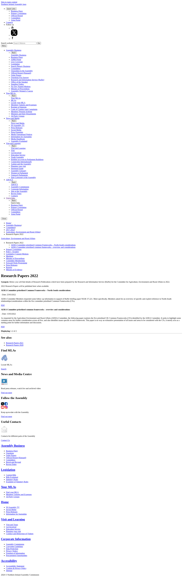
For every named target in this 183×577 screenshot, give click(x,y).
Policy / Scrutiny (12, 252)
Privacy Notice (12, 551)
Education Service (18, 155)
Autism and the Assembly (21, 164)
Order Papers (16, 75)
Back (14, 53)
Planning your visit (18, 166)
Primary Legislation (18, 13)
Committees (15, 18)
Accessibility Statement (15, 566)
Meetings (9, 256)
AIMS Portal (16, 60)
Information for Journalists (21, 137)
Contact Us (5, 440)
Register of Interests (19, 107)
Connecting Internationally (21, 162)
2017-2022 (10, 230)
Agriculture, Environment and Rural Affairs (23, 232)
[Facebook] (12, 39)
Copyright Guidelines (14, 546)
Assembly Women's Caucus (22, 91)
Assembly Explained (19, 141)
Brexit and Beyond (13, 462)
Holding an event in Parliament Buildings (27, 159)
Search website (7, 43)
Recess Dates (16, 193)
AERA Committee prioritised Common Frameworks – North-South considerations (43, 245)
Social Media (16, 130)
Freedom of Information (15, 553)
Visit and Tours (12, 525)
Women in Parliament (19, 173)
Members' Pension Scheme (21, 112)
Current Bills (11, 475)
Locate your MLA (18, 103)
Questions (10, 453)
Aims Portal (15, 20)
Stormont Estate (17, 168)
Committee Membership (15, 261)
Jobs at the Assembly (19, 191)
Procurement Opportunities (16, 555)
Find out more (6, 393)
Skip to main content (9, 2)
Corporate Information (20, 189)
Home (8, 223)
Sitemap (9, 571)
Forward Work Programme (16, 263)
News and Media (12, 118)
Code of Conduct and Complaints (24, 109)
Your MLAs (11, 93)
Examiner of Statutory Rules (17, 482)
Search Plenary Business (20, 66)
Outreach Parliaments (19, 175)
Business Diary (17, 11)
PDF (3, 305)
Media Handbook (18, 139)
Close (4, 219)
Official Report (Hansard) (21, 73)
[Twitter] (14, 35)
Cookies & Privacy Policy (16, 568)
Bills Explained (12, 477)
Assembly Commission (20, 187)
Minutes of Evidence (14, 270)
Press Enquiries (17, 132)
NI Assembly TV (18, 125)
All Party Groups (17, 116)
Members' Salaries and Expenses (24, 105)
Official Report (17, 16)
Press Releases (16, 128)
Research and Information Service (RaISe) (27, 80)
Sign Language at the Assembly (23, 177)
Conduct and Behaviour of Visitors (19, 534)
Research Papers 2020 (14, 345)
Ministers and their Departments (23, 114)
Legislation (15, 64)
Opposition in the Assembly (22, 71)
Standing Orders (17, 84)
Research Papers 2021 (14, 343)
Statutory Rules (12, 479)
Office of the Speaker (19, 82)
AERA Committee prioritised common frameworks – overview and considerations (43, 247)
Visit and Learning (13, 143)
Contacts (9, 22)
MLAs (13, 100)
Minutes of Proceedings (20, 89)
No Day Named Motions (20, 86)
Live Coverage (17, 62)
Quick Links (11, 9)
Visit (13, 150)
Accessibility (9, 560)
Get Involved (16, 153)
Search (3, 369)
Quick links (10, 198)
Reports (9, 267)
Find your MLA (12, 492)
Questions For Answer (20, 77)
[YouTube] (12, 28)
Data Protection (12, 549)
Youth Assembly (17, 157)
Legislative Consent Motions (17, 254)
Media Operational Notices (21, 134)
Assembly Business (13, 50)
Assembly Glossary (18, 171)
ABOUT (9, 180)
